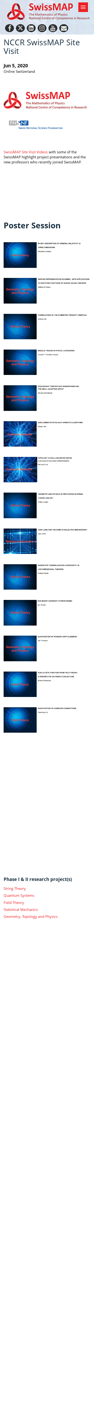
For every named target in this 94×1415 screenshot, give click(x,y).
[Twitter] (20, 28)
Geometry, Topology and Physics (31, 916)
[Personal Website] (63, 28)
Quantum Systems (19, 895)
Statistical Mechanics (21, 909)
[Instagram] (42, 28)
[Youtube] (52, 28)
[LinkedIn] (31, 28)
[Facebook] (9, 28)
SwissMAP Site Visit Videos (26, 152)
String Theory (15, 888)
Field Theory (14, 902)
